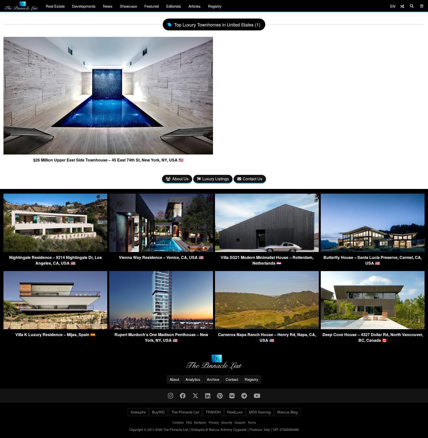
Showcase (128, 6)
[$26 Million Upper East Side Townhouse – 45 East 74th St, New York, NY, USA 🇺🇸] (108, 152)
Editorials (173, 6)
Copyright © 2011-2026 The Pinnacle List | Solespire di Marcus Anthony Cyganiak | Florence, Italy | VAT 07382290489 (214, 429)
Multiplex (200, 422)
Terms (252, 422)
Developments (84, 6)
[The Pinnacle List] (214, 362)
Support (240, 422)
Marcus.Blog (287, 412)
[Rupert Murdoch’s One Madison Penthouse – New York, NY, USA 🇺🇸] (161, 327)
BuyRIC (158, 412)
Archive (213, 379)
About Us (180, 179)
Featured (151, 6)
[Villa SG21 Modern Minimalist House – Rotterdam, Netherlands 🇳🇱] (267, 250)
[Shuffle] (402, 6)
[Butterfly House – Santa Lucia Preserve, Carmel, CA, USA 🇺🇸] (373, 250)
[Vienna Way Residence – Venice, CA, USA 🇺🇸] (161, 250)
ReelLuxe (234, 412)
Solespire (138, 412)
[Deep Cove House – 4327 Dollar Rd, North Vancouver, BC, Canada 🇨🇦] (373, 327)
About (174, 379)
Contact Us (252, 179)
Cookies (178, 422)
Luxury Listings (215, 179)
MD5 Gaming (260, 412)
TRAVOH (213, 412)
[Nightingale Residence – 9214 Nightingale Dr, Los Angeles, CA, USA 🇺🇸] (55, 250)
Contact (232, 379)
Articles (194, 6)
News (107, 6)
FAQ (189, 422)
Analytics (193, 379)
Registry (215, 6)
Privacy (214, 422)
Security (226, 422)
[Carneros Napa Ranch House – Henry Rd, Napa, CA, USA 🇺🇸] (267, 327)
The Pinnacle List (185, 412)
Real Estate (55, 6)
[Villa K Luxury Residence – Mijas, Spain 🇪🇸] (55, 327)
